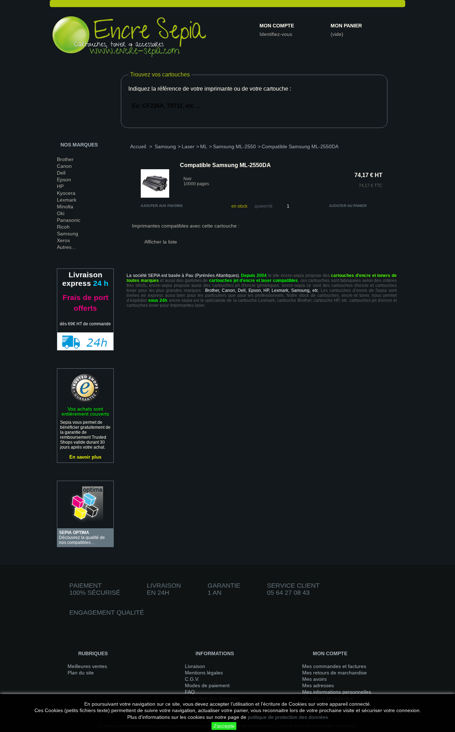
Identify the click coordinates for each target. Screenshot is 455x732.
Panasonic (68, 220)
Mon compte (276, 25)
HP (60, 186)
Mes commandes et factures (334, 666)
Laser (188, 146)
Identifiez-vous (275, 34)
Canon (64, 166)
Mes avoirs (314, 679)
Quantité (264, 206)
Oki (60, 213)
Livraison (195, 666)
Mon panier (346, 25)
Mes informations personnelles (336, 691)
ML (203, 146)
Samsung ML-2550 (234, 146)
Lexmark (66, 200)
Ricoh (63, 227)
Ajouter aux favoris (162, 206)
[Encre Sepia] (130, 38)
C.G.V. (192, 679)
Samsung (67, 233)
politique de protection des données (288, 717)
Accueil (138, 146)
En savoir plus (85, 457)
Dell (61, 173)
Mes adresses (318, 685)
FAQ (190, 692)
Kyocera (66, 193)
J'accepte (224, 726)
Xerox (63, 240)
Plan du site (81, 672)
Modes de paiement (207, 685)
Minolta (65, 206)
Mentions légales (204, 672)
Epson (64, 179)
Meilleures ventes (87, 666)
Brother (65, 159)
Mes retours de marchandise (334, 672)
